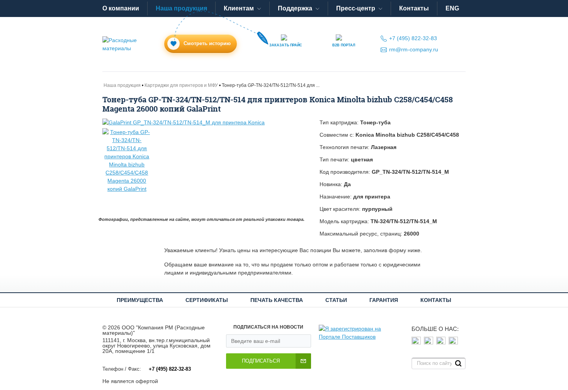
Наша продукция (181, 8)
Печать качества (276, 300)
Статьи (336, 300)
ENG (452, 8)
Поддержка (295, 8)
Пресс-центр (355, 8)
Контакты (414, 8)
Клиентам (239, 8)
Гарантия (383, 300)
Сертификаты (206, 300)
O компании (120, 8)
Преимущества (140, 300)
